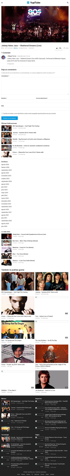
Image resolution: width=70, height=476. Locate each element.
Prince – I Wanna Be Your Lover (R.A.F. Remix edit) (28, 152)
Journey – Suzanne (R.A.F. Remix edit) (24, 132)
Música (16, 48)
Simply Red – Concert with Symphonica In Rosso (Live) (29, 234)
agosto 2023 (5, 209)
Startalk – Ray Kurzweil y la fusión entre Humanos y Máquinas (31, 139)
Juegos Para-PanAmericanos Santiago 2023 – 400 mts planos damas (55, 415)
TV (32, 474)
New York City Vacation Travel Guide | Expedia (55, 464)
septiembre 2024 (6, 181)
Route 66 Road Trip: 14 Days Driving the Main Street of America (55, 444)
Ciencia (42, 474)
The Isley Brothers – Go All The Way (46, 340)
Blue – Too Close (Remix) (20, 254)
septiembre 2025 (6, 170)
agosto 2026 (5, 164)
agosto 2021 (5, 215)
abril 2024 (4, 195)
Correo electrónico (42, 98)
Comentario (5, 76)
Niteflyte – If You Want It (8, 390)
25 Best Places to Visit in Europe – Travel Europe (56, 438)
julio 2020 (4, 226)
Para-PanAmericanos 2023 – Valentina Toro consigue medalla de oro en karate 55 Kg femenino (56, 408)
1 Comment (9, 48)
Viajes (37, 435)
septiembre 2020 (6, 220)
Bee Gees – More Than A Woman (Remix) (25, 241)
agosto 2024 (5, 184)
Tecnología (5, 435)
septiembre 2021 (6, 212)
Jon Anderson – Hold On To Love (45, 390)
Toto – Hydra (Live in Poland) (44, 316)
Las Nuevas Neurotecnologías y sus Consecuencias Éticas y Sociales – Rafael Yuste (22, 458)
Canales (52, 474)
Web (2, 106)
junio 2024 (4, 190)
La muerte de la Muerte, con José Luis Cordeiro (21, 451)
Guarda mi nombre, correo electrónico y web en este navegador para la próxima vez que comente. (29, 113)
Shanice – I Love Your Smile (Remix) (24, 260)
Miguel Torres (23, 48)
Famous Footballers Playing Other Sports (56, 427)
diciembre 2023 (6, 201)
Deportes (38, 398)
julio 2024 (4, 187)
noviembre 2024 (6, 176)
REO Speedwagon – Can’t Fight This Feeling (26, 126)
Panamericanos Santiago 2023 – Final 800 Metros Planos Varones (56, 402)
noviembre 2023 (6, 204)
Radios (28, 474)
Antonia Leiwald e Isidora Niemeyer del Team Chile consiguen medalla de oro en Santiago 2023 (56, 421)
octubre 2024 (5, 178)
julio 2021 (4, 218)
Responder (11, 63)
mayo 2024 (4, 192)
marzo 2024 (5, 198)
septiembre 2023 (6, 206)
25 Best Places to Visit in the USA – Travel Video (56, 451)
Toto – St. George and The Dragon (11, 340)
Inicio (18, 474)
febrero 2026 (5, 167)
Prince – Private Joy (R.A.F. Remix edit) (13, 364)
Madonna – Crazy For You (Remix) (23, 247)
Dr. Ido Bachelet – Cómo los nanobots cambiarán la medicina (31, 146)
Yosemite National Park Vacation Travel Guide (55, 458)
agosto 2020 (5, 223)
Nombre (4, 98)
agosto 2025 (5, 173)
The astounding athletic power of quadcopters (20, 464)
